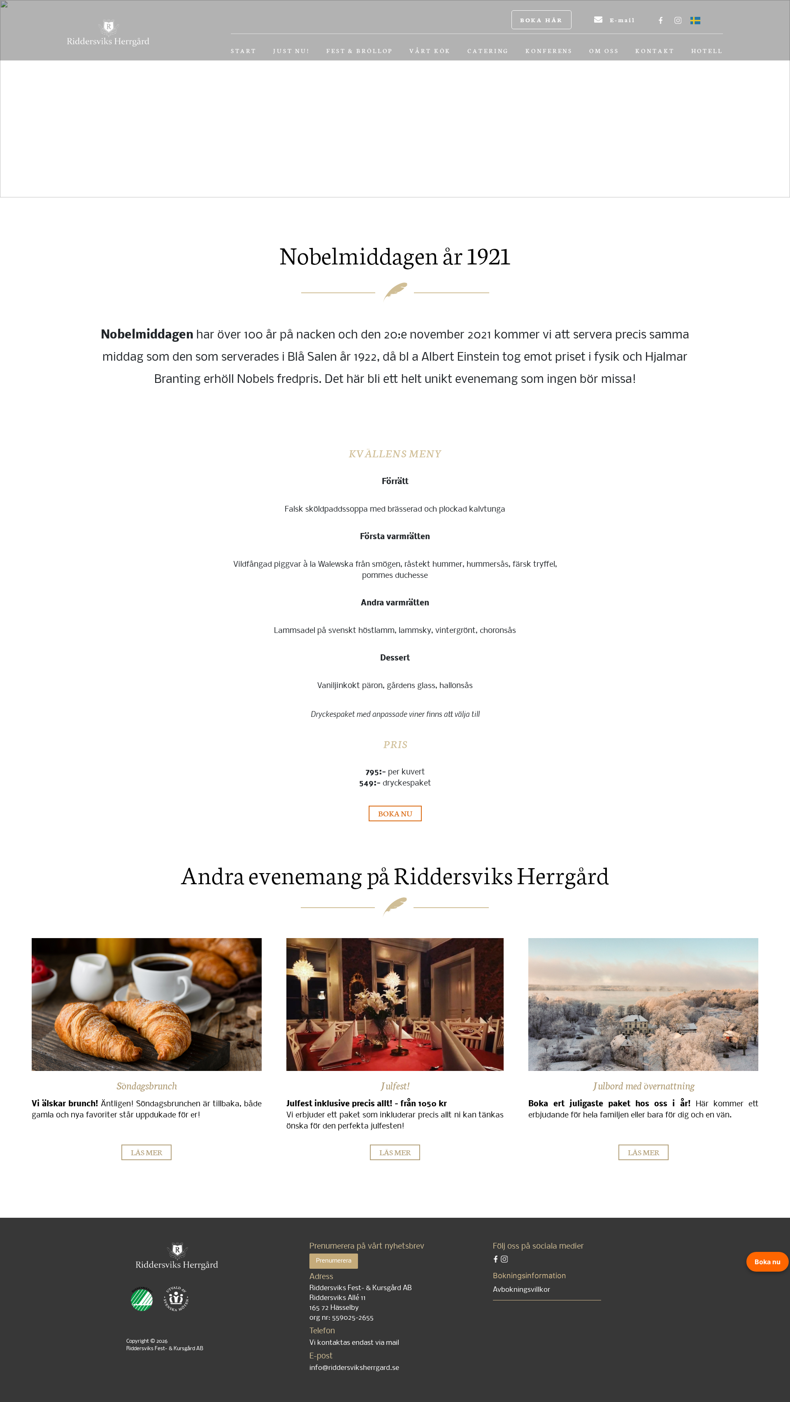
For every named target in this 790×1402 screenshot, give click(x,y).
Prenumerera (333, 1261)
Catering (488, 51)
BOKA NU (395, 812)
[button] (74, 99)
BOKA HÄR (541, 20)
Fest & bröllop (359, 51)
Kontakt (654, 51)
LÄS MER (146, 1151)
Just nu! (291, 51)
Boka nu (768, 1262)
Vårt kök (430, 51)
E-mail (621, 20)
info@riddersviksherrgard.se (354, 1368)
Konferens (549, 51)
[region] (395, 98)
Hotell (707, 51)
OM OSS (604, 51)
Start (244, 51)
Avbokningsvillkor (521, 1290)
